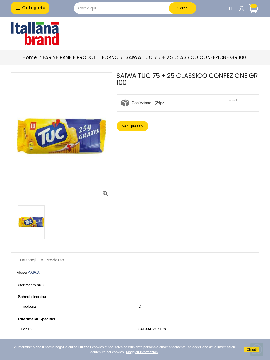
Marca (22, 273)
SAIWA (34, 273)
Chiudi (252, 349)
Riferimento (26, 285)
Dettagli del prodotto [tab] (42, 260)
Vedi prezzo (132, 126)
